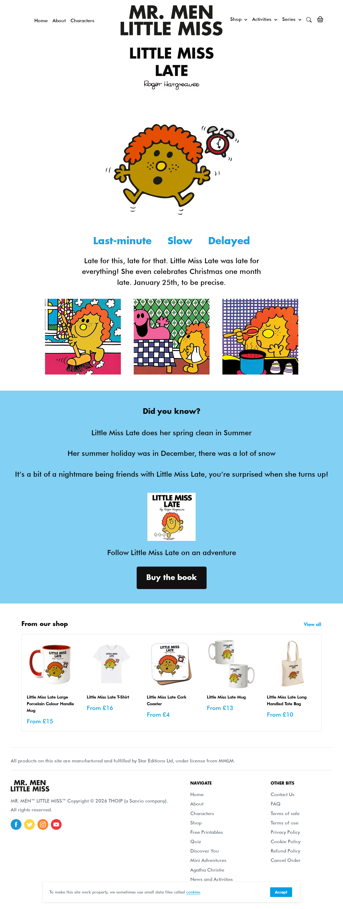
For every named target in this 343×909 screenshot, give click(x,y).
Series (289, 19)
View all (313, 624)
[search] (309, 19)
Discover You (204, 851)
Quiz (195, 841)
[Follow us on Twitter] (29, 824)
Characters (82, 20)
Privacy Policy (285, 832)
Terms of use (285, 823)
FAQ (276, 804)
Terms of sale (285, 813)
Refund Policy (285, 851)
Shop (235, 19)
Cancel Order (286, 860)
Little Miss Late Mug (226, 697)
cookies (193, 892)
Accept (281, 892)
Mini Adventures (208, 860)
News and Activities (211, 879)
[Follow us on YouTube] (56, 824)
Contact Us (282, 794)
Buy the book (171, 577)
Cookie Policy (285, 841)
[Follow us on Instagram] (43, 824)
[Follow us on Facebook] (16, 824)
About (59, 20)
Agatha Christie (207, 870)
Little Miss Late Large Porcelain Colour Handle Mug (50, 703)
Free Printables (206, 832)
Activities (261, 19)
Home (41, 20)
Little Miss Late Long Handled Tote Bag (287, 700)
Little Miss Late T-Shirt (108, 697)
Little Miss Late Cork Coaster (166, 700)
